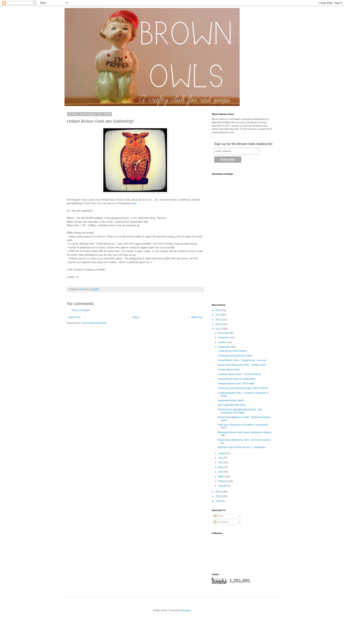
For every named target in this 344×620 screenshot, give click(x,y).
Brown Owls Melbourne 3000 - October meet (242, 364)
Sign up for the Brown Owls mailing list (243, 144)
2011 (218, 328)
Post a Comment (81, 310)
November (224, 337)
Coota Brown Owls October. (232, 351)
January (223, 485)
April (221, 471)
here (133, 203)
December (224, 333)
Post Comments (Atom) (94, 323)
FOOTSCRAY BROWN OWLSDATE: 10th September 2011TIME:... (240, 411)
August (222, 453)
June (221, 462)
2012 (218, 324)
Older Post (196, 317)
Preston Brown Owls (229, 369)
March (222, 476)
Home (136, 317)
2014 (218, 314)
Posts (219, 516)
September (224, 347)
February (223, 481)
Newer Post (74, 317)
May (220, 467)
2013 (218, 319)
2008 (218, 501)
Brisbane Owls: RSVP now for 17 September (242, 447)
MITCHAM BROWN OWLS (232, 405)
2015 (218, 310)
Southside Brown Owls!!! (231, 400)
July (220, 457)
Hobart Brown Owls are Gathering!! (236, 379)
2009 (218, 496)
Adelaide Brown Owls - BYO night (236, 383)
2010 (218, 491)
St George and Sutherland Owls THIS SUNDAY (243, 388)
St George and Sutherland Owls (235, 355)
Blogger (186, 610)
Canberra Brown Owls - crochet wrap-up (239, 374)
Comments (222, 522)
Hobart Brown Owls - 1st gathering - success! (242, 360)
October (222, 342)
